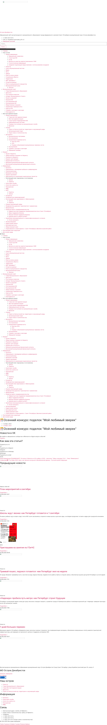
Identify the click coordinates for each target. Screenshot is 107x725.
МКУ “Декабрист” (11, 80)
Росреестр (9, 195)
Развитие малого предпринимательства (17, 209)
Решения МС (9, 99)
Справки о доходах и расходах (15, 110)
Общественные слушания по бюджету (17, 155)
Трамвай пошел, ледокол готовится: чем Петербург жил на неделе (33, 571)
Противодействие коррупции (11, 230)
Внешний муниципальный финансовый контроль (20, 162)
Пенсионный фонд (11, 171)
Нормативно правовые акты (14, 106)
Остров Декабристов (6, 32)
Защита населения (11, 174)
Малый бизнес (10, 207)
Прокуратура (9, 187)
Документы (9, 134)
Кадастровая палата (12, 223)
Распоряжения (13, 146)
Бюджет (5, 152)
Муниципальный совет (9, 89)
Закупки (11, 87)
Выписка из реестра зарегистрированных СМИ (22, 61)
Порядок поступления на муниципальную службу (23, 124)
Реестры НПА (16, 141)
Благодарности (10, 112)
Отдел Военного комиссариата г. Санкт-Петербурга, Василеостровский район (28, 228)
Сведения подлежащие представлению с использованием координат (29, 65)
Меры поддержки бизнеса (16, 213)
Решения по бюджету (12, 157)
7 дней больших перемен (12, 627)
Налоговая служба (11, 183)
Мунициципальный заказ (13, 85)
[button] (53, 234)
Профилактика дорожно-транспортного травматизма (21, 206)
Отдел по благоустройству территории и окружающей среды (27, 129)
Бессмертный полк (11, 225)
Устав (10, 59)
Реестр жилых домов (12, 75)
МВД (7, 188)
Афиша (8, 73)
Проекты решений (11, 98)
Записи (11, 180)
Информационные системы (17, 122)
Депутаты (8, 92)
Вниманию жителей (11, 173)
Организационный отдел (16, 131)
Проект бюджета (11, 153)
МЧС (7, 190)
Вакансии (11, 126)
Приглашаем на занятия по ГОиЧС (17, 547)
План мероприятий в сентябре (15, 489)
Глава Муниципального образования (16, 91)
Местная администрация (16, 119)
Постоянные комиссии (12, 94)
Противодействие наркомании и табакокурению (20, 199)
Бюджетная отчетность (13, 160)
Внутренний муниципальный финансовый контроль (21, 164)
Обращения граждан (15, 150)
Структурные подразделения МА (18, 120)
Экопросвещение (11, 221)
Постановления (13, 138)
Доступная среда (8, 232)
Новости (8, 66)
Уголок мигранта (13, 220)
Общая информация (11, 54)
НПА (13, 143)
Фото (7, 72)
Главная (5, 51)
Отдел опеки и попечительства (18, 133)
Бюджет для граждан (12, 159)
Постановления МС (11, 101)
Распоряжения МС (11, 103)
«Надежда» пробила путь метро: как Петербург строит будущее (32, 598)
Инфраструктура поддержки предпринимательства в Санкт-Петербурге (30, 211)
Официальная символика (16, 56)
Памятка (11, 181)
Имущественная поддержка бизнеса (19, 214)
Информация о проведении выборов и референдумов (21, 169)
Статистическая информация (17, 63)
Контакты (8, 167)
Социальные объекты (12, 77)
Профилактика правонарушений (15, 197)
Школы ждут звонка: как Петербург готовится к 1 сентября (29, 513)
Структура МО (13, 58)
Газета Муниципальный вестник (15, 68)
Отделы (8, 127)
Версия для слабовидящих (7, 49)
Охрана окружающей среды (14, 204)
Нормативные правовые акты (17, 139)
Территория (9, 79)
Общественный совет (12, 227)
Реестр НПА (9, 108)
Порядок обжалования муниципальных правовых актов (28, 145)
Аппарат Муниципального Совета (15, 96)
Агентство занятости (12, 185)
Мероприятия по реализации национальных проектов (21, 176)
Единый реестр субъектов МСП (18, 216)
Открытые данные (11, 82)
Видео (7, 70)
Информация (6, 166)
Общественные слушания (13, 105)
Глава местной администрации (18, 117)
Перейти (2, 438)
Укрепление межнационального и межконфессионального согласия (25, 218)
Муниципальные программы (17, 136)
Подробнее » (3, 492)
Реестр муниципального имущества (16, 84)
